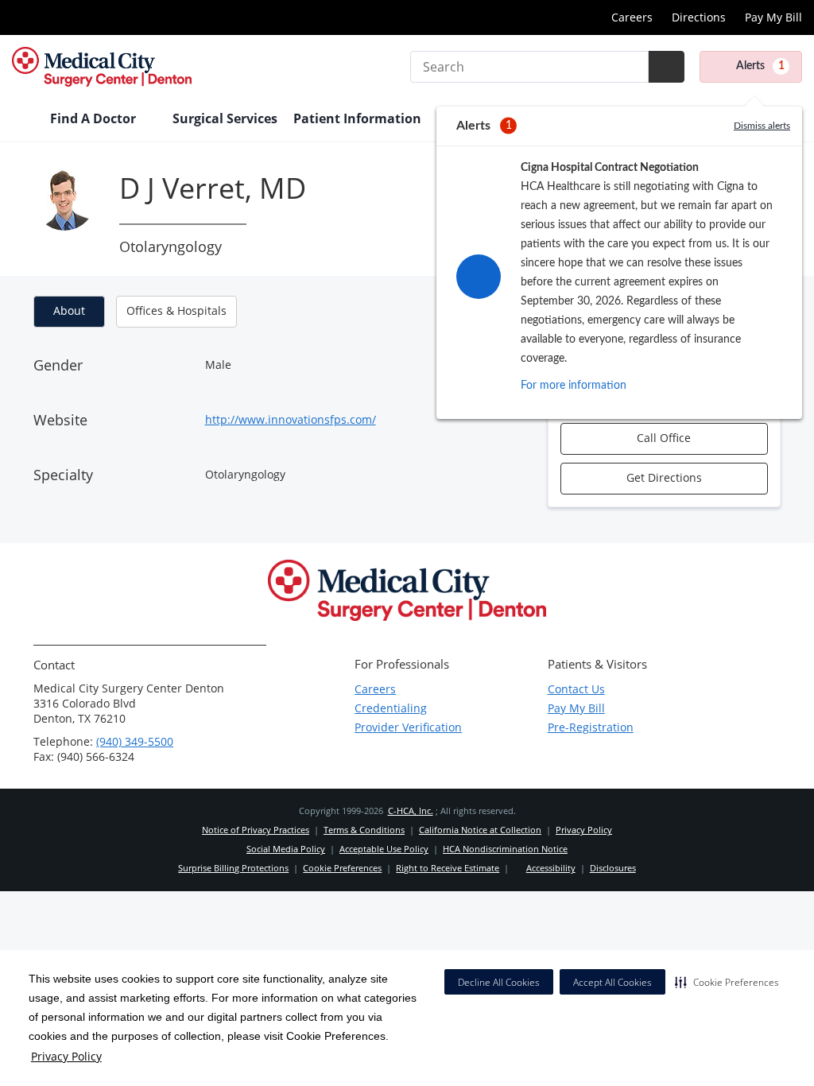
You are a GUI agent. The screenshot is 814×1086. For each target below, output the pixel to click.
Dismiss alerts (762, 125)
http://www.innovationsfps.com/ (290, 419)
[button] (727, 982)
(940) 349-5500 (134, 741)
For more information (573, 385)
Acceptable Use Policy (383, 849)
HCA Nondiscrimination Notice (505, 849)
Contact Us (576, 688)
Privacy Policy (66, 1056)
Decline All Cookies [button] (499, 982)
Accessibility (551, 868)
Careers (632, 17)
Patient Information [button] (358, 118)
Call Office (664, 437)
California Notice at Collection (480, 830)
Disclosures (613, 868)
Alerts (760, 66)
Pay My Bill (773, 17)
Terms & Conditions (364, 830)
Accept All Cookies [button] (612, 982)
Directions (699, 17)
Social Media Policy (285, 849)
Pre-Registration (591, 727)
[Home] (23, 120)
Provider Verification (408, 727)
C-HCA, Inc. (410, 810)
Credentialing (391, 708)
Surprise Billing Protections (233, 868)
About (69, 310)
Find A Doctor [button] (94, 118)
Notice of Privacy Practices (255, 830)
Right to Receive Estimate (447, 868)
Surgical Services (224, 118)
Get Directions (664, 477)
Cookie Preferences (342, 868)
